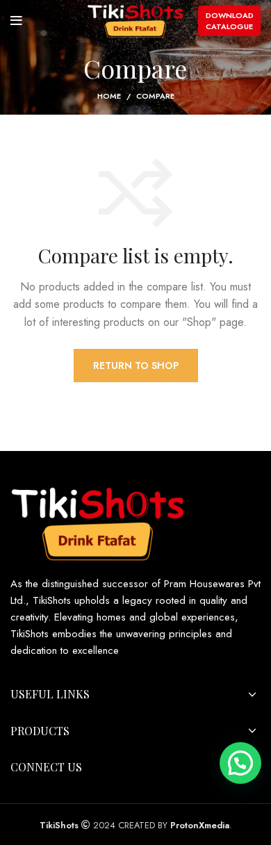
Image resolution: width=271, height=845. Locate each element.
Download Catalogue (230, 21)
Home (109, 95)
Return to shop (136, 365)
